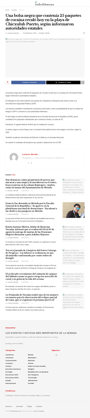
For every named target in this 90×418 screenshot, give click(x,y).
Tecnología (32, 377)
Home (7, 10)
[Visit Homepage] (45, 3)
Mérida (30, 355)
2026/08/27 (25, 190)
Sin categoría (33, 375)
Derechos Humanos (13, 369)
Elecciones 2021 (11, 375)
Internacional (10, 383)
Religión (31, 369)
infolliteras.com (15, 411)
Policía (47, 33)
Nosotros (8, 406)
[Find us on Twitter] (56, 355)
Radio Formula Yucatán (37, 366)
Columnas (9, 357)
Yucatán (14, 10)
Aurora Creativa (39, 411)
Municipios (32, 357)
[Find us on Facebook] (52, 355)
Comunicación (11, 360)
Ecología (8, 372)
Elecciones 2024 (12, 377)
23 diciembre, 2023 (29, 33)
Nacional (31, 360)
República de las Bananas (38, 372)
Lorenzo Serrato (13, 33)
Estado (21, 10)
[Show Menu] (6, 3)
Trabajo (29, 406)
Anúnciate (19, 406)
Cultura (8, 366)
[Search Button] (84, 3)
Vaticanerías (32, 380)
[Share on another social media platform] (83, 82)
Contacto (9, 363)
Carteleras (9, 355)
